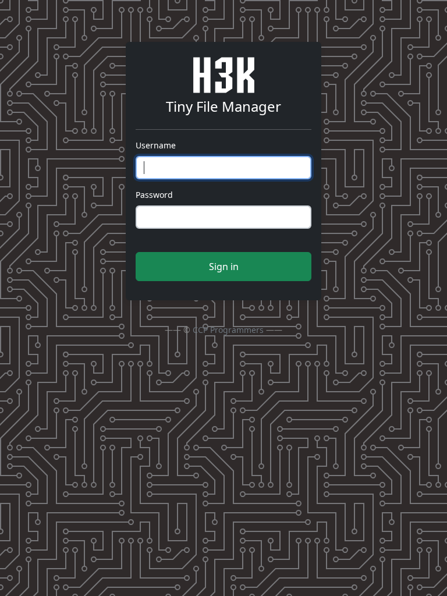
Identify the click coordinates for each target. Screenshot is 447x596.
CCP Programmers (228, 329)
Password (154, 194)
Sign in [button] (224, 266)
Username (156, 145)
